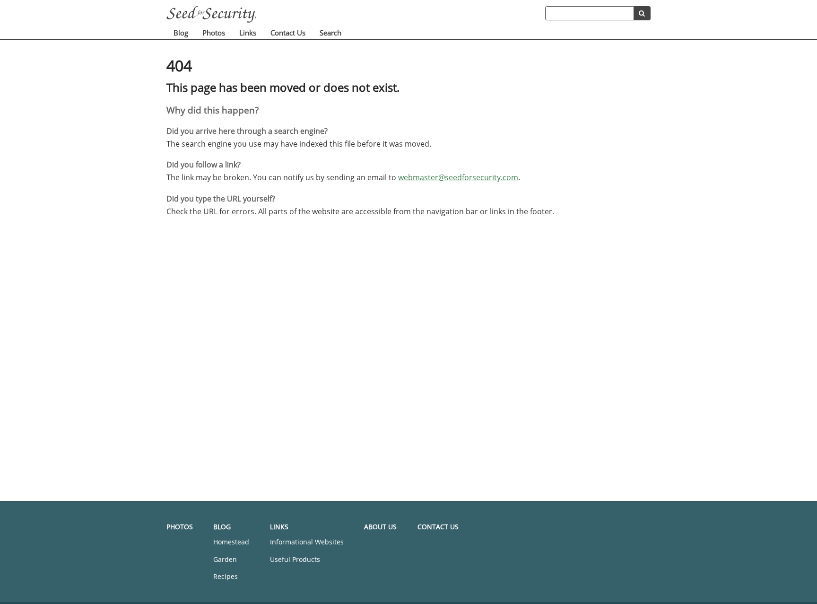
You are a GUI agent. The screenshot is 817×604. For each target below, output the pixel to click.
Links (247, 32)
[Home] (355, 14)
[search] (642, 13)
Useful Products (295, 559)
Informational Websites (307, 541)
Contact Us (287, 32)
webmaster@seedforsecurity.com (458, 177)
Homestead (231, 541)
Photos (213, 32)
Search (330, 32)
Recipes (225, 576)
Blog (181, 32)
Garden (225, 559)
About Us (380, 526)
